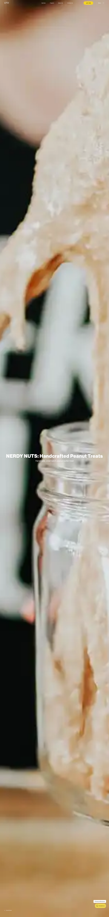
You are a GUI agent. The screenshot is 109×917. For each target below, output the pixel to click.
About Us (60, 3)
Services (44, 3)
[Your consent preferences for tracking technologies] (100, 901)
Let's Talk (88, 3)
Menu (99, 3)
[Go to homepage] (6, 3)
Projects (52, 3)
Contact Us (70, 3)
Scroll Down (9, 910)
